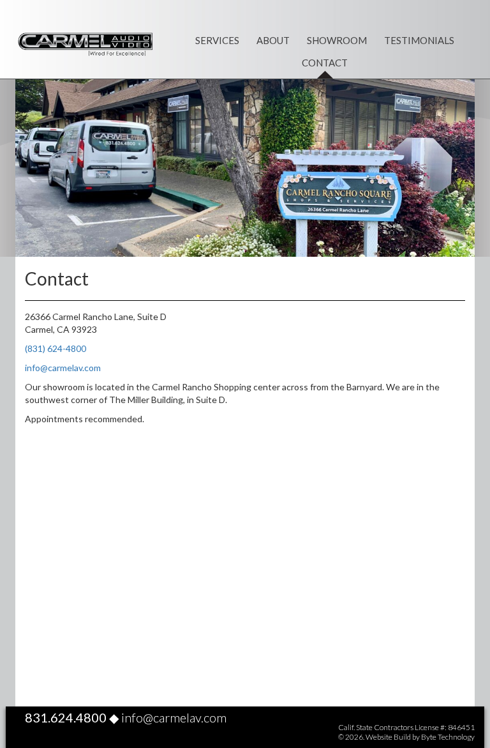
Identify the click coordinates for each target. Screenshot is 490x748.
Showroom (337, 40)
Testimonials (419, 40)
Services (217, 40)
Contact (325, 62)
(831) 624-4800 (55, 348)
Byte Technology (448, 737)
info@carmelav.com (63, 367)
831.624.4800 (66, 717)
